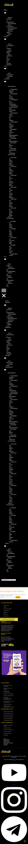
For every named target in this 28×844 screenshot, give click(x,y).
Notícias (7, 302)
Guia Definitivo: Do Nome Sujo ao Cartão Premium (10, 60)
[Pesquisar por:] (7, 597)
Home (5, 9)
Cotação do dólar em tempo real (12, 248)
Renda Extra (9, 34)
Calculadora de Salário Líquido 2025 (13, 125)
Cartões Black (10, 77)
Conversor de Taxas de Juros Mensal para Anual (12, 180)
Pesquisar (4, 578)
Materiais (8, 327)
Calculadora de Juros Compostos (13, 102)
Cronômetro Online (13, 254)
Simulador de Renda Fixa (12, 145)
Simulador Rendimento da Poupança (12, 151)
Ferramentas (9, 367)
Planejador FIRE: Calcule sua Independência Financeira (13, 133)
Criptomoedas (12, 23)
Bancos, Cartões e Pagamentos (10, 20)
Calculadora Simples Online (13, 91)
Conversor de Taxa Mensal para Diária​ (12, 170)
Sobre (7, 543)
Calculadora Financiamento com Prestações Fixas (13, 108)
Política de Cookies (9, 274)
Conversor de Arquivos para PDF (12, 240)
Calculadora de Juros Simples (13, 96)
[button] (3, 293)
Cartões (7, 355)
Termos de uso (9, 285)
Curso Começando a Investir (10, 46)
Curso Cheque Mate (9, 51)
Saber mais (7, 641)
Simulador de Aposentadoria (13, 140)
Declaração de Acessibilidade (11, 270)
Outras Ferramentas (10, 217)
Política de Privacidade (10, 279)
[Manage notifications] (25, 841)
